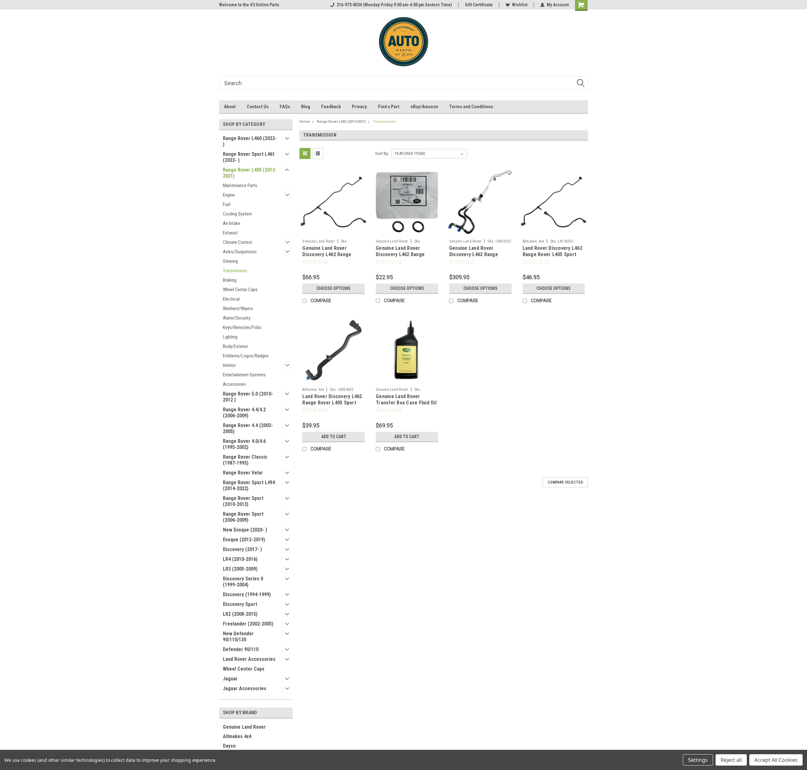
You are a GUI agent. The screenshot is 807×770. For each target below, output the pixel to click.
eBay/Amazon (424, 106)
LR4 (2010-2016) (240, 559)
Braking (229, 280)
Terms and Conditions (471, 106)
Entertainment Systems (244, 375)
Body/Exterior (235, 346)
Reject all (731, 759)
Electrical (231, 299)
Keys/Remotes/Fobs (242, 327)
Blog (305, 106)
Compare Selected (565, 482)
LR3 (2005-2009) (240, 569)
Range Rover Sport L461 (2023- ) (249, 157)
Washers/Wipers (238, 308)
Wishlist (519, 4)
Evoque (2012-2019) (244, 540)
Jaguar (230, 679)
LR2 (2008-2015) (240, 614)
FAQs (285, 106)
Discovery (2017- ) (242, 549)
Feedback (331, 106)
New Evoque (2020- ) (245, 530)
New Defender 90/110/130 (238, 637)
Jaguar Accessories (244, 688)
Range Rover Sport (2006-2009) (243, 517)
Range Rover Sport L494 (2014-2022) (249, 485)
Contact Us (258, 106)
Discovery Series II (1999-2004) (243, 582)
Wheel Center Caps (240, 289)
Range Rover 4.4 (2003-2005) (248, 428)
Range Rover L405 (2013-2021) (250, 173)
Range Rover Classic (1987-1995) (245, 460)
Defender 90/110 (240, 649)
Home (304, 122)
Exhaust (230, 233)
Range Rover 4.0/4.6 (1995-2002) (244, 444)
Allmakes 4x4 (237, 736)
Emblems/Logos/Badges (246, 356)
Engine (229, 195)
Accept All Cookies (776, 759)
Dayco (229, 746)
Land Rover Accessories (249, 659)
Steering (230, 261)
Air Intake (231, 223)
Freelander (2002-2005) (248, 624)
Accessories (234, 384)
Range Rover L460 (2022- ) (250, 141)
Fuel (226, 204)
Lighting (230, 337)
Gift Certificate (479, 4)
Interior (229, 365)
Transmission (235, 270)
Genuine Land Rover (244, 727)
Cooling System (237, 214)
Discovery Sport (240, 604)
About (230, 106)
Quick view (333, 231)
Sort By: (382, 153)
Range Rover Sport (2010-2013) (243, 501)
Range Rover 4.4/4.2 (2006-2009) (244, 413)
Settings (698, 759)
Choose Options (333, 288)
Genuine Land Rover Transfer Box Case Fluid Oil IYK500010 (406, 402)
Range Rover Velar (243, 473)
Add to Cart (333, 436)
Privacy (359, 106)
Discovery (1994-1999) (247, 594)
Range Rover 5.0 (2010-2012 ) (248, 397)
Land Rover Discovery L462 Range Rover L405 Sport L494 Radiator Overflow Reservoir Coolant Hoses (552, 257)
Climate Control (237, 242)
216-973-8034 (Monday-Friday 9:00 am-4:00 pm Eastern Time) (394, 4)
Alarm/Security (236, 318)
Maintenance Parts (240, 185)
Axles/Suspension (240, 252)
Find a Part (388, 106)
